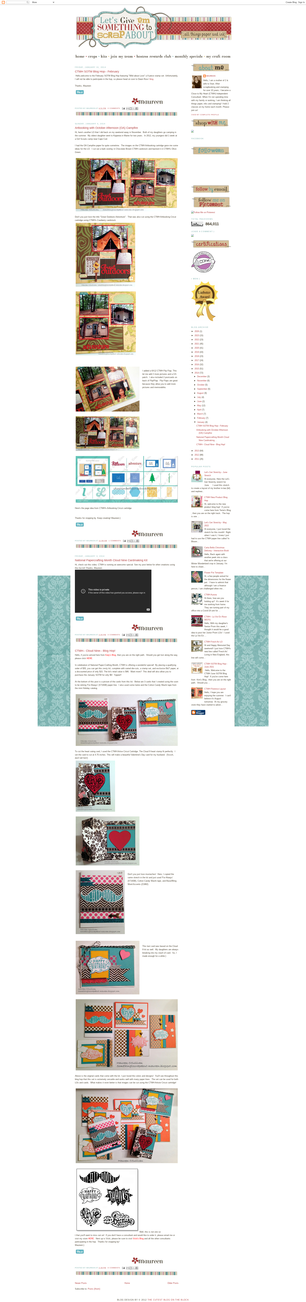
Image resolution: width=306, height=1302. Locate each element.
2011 (197, 459)
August (200, 393)
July (199, 397)
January (201, 422)
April (199, 409)
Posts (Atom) (94, 1289)
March (200, 414)
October (201, 385)
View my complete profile (205, 115)
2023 (197, 335)
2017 (197, 360)
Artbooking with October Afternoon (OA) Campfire (106, 127)
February (201, 418)
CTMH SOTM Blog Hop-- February (97, 71)
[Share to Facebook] (136, 108)
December (202, 376)
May (199, 405)
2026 (197, 331)
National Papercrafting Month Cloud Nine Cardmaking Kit (111, 560)
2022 (197, 339)
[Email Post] (123, 108)
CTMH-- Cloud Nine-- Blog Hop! (95, 650)
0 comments (114, 108)
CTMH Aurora (210, 594)
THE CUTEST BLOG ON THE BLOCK (168, 1300)
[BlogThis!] (130, 108)
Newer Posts (81, 1283)
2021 (197, 344)
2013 (197, 450)
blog (151, 79)
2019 (197, 352)
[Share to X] (133, 108)
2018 (197, 356)
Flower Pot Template (213, 572)
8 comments (114, 1268)
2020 (197, 348)
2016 (197, 364)
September (202, 389)
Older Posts (173, 1283)
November (202, 380)
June (199, 401)
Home (127, 1283)
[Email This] (127, 108)
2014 (197, 373)
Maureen (210, 76)
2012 (197, 455)
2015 (197, 368)
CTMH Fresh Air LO (213, 642)
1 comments (115, 541)
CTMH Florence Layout (215, 689)
